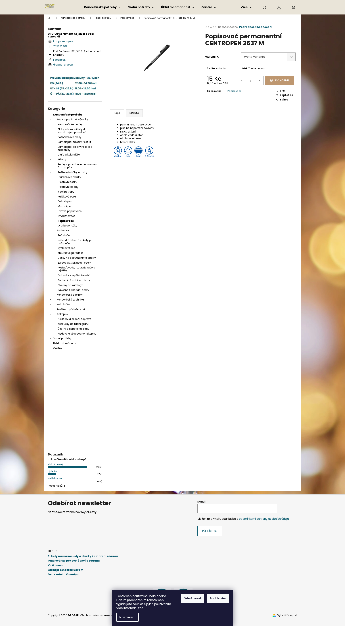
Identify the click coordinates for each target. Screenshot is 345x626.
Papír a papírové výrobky (72, 119)
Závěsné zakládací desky (73, 290)
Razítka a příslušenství (71, 309)
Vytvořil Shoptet (287, 615)
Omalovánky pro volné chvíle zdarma (74, 560)
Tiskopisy (62, 314)
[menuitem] (102, 7)
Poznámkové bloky (69, 137)
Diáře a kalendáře (69, 154)
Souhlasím (218, 598)
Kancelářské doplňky (70, 295)
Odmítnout (192, 598)
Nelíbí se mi (55, 478)
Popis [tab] (117, 113)
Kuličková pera (67, 196)
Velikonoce (55, 565)
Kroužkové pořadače (70, 253)
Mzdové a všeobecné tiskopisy (77, 333)
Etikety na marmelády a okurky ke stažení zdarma (83, 556)
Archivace (63, 230)
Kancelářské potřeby (68, 114)
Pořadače (64, 235)
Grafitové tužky (67, 225)
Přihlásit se (209, 531)
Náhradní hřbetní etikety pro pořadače (75, 241)
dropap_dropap (63, 64)
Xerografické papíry (70, 124)
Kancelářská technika (70, 299)
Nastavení (127, 617)
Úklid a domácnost (65, 343)
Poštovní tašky (68, 182)
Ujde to (52, 471)
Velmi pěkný (55, 464)
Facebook (59, 60)
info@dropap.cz (63, 41)
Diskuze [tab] (134, 113)
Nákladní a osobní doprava (74, 319)
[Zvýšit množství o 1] (259, 80)
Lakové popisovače (70, 211)
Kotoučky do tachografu (73, 324)
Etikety (62, 159)
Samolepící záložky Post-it (74, 142)
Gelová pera (65, 201)
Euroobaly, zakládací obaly (74, 262)
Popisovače (66, 221)
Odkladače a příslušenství (74, 275)
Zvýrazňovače (66, 216)
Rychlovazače (66, 248)
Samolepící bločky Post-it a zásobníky (75, 148)
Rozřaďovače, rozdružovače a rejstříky (76, 269)
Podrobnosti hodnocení (255, 27)
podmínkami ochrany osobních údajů (264, 519)
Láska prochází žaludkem (65, 570)
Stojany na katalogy (70, 285)
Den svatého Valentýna (64, 574)
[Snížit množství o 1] (241, 80)
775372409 (60, 46)
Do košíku (282, 80)
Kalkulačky (63, 304)
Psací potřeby (65, 192)
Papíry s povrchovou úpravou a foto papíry (77, 166)
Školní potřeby (62, 338)
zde (140, 608)
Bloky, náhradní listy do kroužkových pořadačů (72, 130)
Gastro (57, 348)
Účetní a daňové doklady (73, 329)
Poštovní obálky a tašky (72, 172)
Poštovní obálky (68, 187)
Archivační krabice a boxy (74, 280)
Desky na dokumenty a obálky (77, 258)
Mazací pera (65, 206)
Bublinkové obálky (70, 177)
